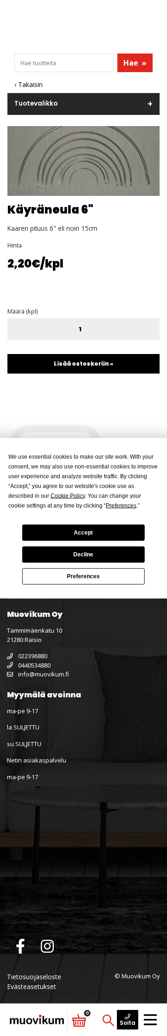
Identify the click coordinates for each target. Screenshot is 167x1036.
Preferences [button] (121, 505)
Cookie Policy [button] (68, 495)
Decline (83, 554)
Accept (83, 532)
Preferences (83, 576)
